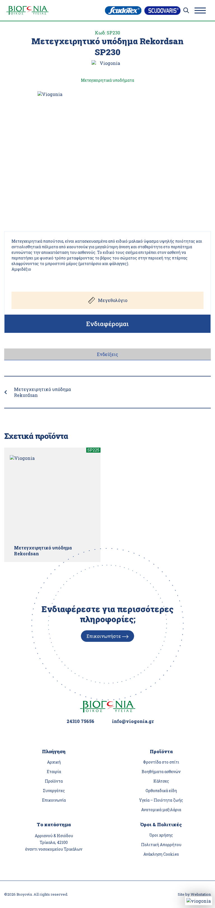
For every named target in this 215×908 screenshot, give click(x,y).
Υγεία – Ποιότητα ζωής (161, 800)
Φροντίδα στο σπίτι (161, 762)
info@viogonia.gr (133, 721)
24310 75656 (80, 721)
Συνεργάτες (54, 790)
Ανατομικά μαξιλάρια (161, 809)
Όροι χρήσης (161, 835)
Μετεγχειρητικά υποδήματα (107, 80)
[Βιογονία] (27, 10)
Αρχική (54, 762)
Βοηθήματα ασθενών (161, 771)
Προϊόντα (54, 781)
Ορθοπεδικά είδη (161, 790)
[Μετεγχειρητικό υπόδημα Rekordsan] (52, 497)
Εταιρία (54, 771)
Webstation (201, 894)
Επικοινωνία (54, 800)
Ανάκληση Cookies (161, 854)
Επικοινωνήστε (104, 636)
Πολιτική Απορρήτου (161, 844)
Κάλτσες (161, 781)
